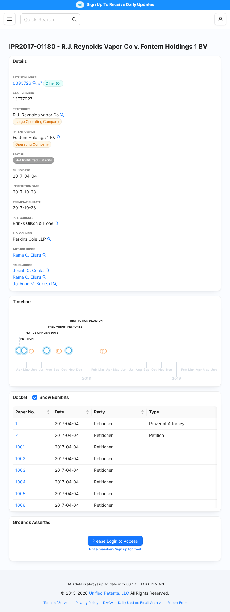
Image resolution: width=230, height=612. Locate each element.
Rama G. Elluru (27, 254)
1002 (20, 458)
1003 (20, 470)
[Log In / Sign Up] (220, 19)
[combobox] (47, 19)
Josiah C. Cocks (28, 270)
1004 (20, 481)
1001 (20, 446)
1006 (20, 505)
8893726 (22, 83)
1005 (20, 493)
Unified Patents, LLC (109, 593)
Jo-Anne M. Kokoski (32, 283)
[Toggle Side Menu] (10, 19)
